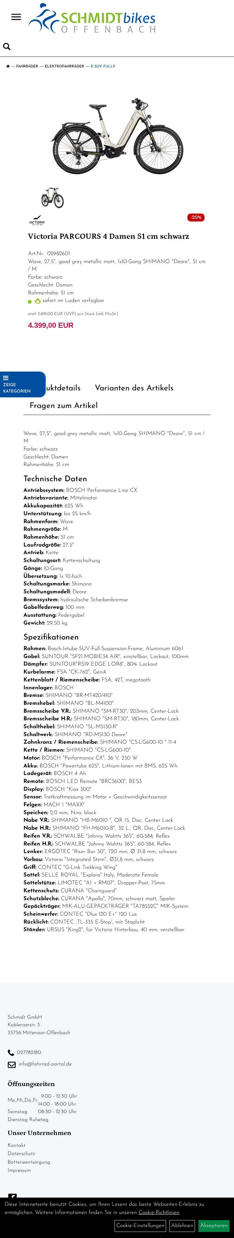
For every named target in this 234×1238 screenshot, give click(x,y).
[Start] (7, 66)
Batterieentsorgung (29, 1162)
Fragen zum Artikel (64, 406)
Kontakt (17, 1145)
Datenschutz (21, 1153)
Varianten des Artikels (134, 388)
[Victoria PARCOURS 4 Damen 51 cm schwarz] (117, 132)
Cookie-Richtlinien (159, 1213)
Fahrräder (27, 66)
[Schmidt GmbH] (92, 18)
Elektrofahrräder (64, 66)
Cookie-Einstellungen (140, 1226)
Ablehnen (182, 1226)
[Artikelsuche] (6, 48)
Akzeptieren (214, 1226)
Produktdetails (55, 388)
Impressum (19, 1170)
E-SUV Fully (103, 66)
